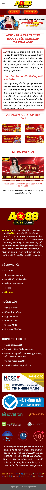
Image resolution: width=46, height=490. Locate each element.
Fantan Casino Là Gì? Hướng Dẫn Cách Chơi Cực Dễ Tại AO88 (23, 185)
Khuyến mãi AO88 (12, 329)
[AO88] (23, 4)
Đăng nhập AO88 (12, 312)
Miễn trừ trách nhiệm (14, 283)
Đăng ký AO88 (11, 307)
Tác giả (7, 288)
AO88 (11, 233)
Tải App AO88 (10, 325)
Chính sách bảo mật (13, 275)
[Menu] (3, 4)
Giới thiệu (8, 270)
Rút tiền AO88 (10, 320)
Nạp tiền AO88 (11, 316)
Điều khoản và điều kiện (15, 279)
